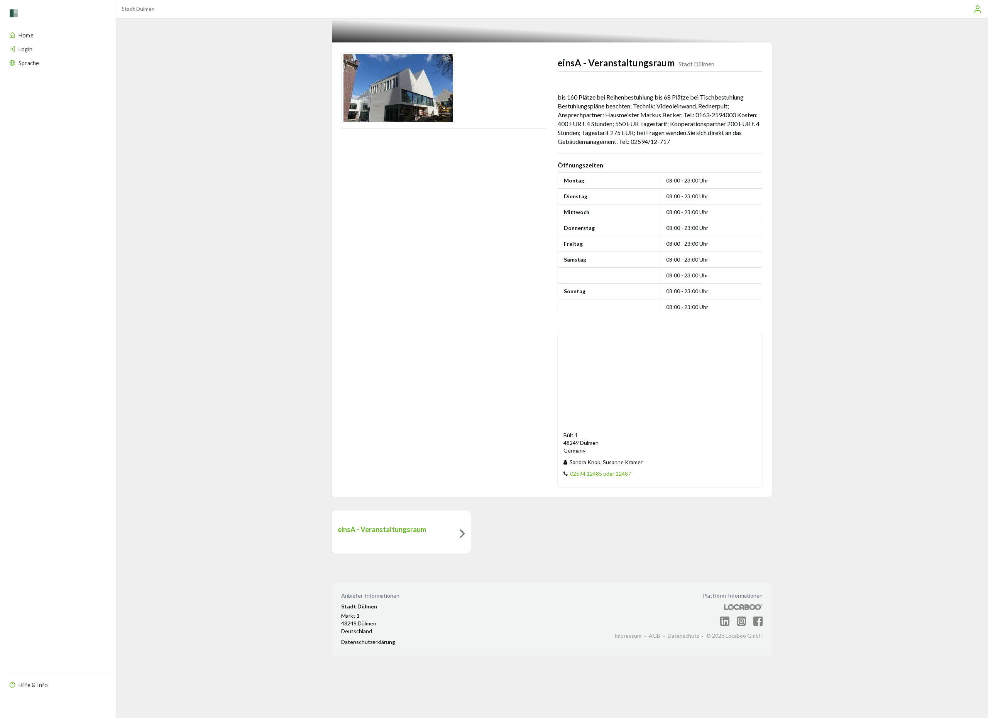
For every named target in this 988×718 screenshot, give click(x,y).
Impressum (627, 635)
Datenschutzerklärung (368, 642)
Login (25, 49)
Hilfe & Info (33, 685)
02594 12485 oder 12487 (599, 473)
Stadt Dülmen (138, 8)
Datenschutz (683, 635)
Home (26, 35)
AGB (654, 635)
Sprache (29, 63)
